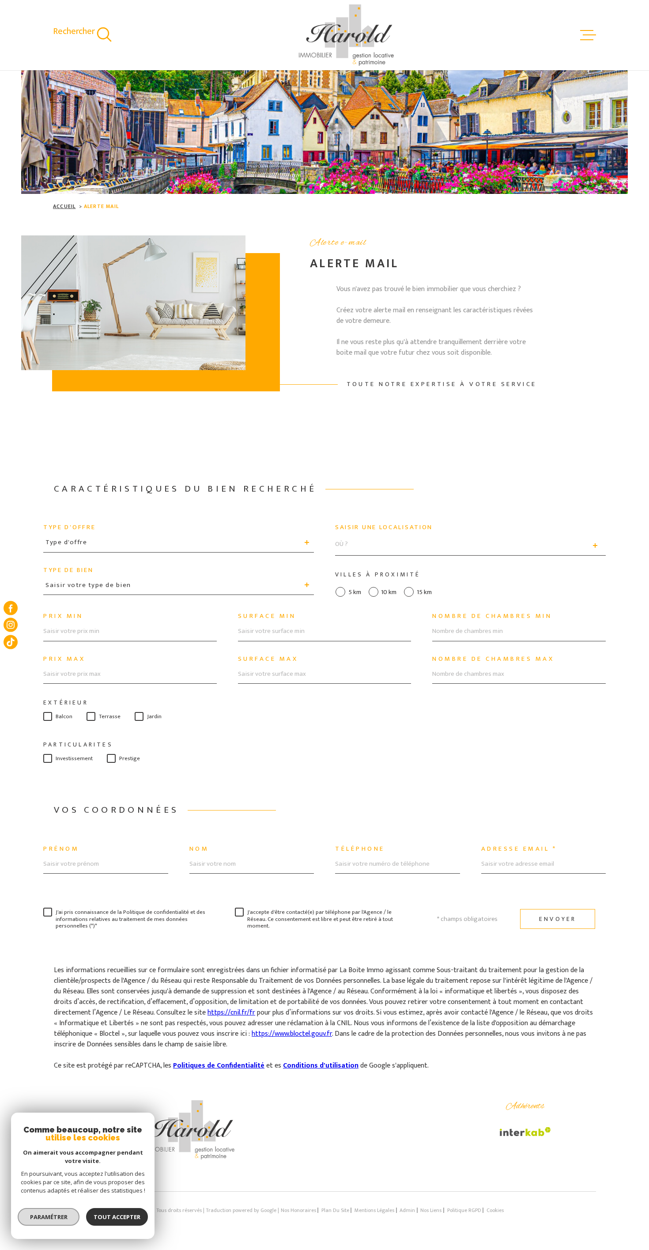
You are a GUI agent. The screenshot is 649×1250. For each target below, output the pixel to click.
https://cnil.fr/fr (231, 1013)
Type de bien (68, 570)
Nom (199, 848)
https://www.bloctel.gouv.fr (292, 1034)
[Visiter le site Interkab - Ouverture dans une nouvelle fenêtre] (525, 1131)
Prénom (61, 848)
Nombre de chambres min (492, 616)
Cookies (495, 1210)
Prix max (64, 658)
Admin (407, 1210)
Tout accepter (117, 1217)
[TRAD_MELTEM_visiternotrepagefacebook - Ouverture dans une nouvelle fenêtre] (11, 608)
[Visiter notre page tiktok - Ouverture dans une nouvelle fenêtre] (11, 642)
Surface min (267, 616)
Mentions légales (374, 1210)
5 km (354, 592)
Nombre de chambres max (493, 658)
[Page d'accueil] (346, 35)
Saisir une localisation (384, 527)
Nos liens (430, 1210)
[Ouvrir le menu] (588, 35)
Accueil (64, 206)
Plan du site (335, 1210)
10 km (388, 592)
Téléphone (360, 848)
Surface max (268, 658)
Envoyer (557, 919)
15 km (424, 592)
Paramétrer (49, 1217)
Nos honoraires (298, 1210)
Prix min (63, 616)
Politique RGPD (464, 1210)
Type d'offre (69, 527)
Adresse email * (519, 848)
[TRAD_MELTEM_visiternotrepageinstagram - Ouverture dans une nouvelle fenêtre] (11, 625)
